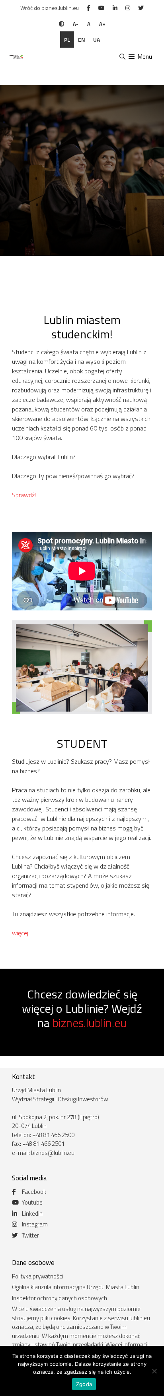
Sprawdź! (24, 495)
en (81, 39)
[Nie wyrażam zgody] (154, 1371)
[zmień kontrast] (61, 24)
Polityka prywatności (37, 1276)
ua (96, 39)
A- (75, 24)
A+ (102, 24)
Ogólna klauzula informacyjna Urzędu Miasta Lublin (75, 1287)
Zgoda (84, 1384)
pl (67, 39)
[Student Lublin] (15, 57)
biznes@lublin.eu (52, 1152)
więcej (20, 933)
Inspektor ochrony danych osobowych (59, 1298)
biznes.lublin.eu (90, 1023)
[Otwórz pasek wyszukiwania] (122, 57)
